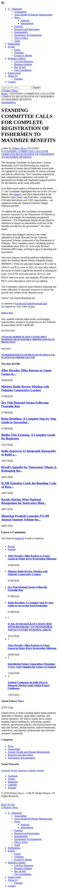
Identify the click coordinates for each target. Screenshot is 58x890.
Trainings (19, 52)
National (25, 20)
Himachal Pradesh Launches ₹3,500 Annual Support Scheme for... (25, 517)
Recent (11, 546)
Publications (14, 43)
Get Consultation (22, 70)
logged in (19, 538)
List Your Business (23, 61)
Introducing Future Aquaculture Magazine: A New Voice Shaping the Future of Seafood (32, 665)
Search (36, 87)
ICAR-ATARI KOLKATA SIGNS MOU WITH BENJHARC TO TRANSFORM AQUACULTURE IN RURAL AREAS (30, 627)
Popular (12, 549)
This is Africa (21, 38)
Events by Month (23, 55)
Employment (14, 73)
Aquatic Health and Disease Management (29, 752)
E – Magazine (15, 8)
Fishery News (19, 148)
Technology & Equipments (28, 35)
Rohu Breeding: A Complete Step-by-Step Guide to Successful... (28, 420)
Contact (12, 81)
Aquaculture (20, 11)
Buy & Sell (20, 67)
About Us (13, 76)
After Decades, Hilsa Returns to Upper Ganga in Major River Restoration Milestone (32, 557)
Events (11, 46)
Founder (18, 78)
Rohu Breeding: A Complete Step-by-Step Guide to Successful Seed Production (30, 604)
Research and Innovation (26, 29)
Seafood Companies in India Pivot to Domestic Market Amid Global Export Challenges (28, 685)
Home (4, 93)
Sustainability (21, 32)
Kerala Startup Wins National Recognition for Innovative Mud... (23, 501)
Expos (17, 49)
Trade (17, 41)
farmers (17, 194)
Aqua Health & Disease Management (33, 14)
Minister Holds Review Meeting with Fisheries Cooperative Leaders (25, 388)
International (27, 23)
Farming (18, 26)
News (17, 17)
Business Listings (16, 58)
